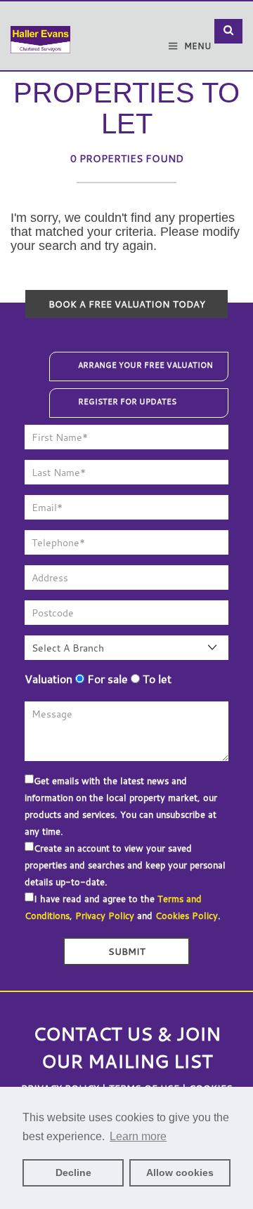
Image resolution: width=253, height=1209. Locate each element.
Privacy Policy (104, 915)
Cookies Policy (186, 915)
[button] (228, 31)
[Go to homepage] (40, 30)
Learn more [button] (138, 1136)
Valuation (48, 679)
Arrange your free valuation (145, 365)
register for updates (127, 402)
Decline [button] (73, 1172)
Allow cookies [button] (180, 1172)
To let (155, 679)
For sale (106, 679)
